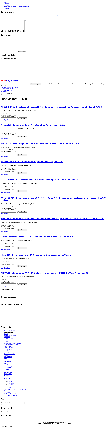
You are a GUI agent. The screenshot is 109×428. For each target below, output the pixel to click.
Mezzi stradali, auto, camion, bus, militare (15, 389)
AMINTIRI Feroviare (10, 335)
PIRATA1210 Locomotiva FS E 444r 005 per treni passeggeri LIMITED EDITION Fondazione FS (44, 273)
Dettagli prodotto (5, 120)
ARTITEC (7, 337)
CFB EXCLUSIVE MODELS (12, 343)
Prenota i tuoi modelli (6, 419)
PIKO (5, 363)
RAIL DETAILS (8, 366)
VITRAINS (7, 375)
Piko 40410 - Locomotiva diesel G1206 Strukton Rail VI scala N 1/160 (33, 125)
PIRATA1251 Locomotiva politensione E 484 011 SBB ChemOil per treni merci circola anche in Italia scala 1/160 (52, 218)
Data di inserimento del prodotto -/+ (10, 87)
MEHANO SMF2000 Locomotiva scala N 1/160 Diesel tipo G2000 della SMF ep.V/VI (39, 180)
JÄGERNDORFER (9, 354)
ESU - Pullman (8, 346)
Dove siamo (7, 5)
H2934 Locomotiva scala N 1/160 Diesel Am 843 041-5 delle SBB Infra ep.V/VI (37, 237)
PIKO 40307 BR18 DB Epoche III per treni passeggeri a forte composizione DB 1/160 (40, 143)
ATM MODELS (8, 338)
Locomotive (10, 380)
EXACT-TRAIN (8, 347)
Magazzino (4, 91)
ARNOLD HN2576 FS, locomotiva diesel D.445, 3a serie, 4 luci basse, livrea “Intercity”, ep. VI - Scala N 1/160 (51, 107)
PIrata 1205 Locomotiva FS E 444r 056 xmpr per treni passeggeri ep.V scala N (37, 255)
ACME (6, 334)
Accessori (10, 384)
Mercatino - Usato (9, 391)
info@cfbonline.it (12, 81)
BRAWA (6, 341)
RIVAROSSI (7, 369)
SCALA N (7, 378)
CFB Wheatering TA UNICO (12, 344)
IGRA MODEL (8, 352)
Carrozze (9, 381)
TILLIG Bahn (8, 374)
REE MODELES (9, 367)
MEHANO (7, 358)
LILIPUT (6, 355)
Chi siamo (7, 3)
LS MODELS (8, 357)
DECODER (7, 387)
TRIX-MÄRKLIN (9, 372)
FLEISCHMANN (9, 349)
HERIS (6, 351)
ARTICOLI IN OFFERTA (11, 331)
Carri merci (10, 383)
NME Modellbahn (9, 360)
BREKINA (7, 392)
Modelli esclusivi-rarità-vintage (12, 394)
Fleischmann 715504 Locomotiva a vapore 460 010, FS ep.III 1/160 (32, 161)
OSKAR (6, 364)
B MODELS (7, 340)
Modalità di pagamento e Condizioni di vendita (16, 6)
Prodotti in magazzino (6, 90)
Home (5, 2)
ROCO (6, 371)
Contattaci (7, 8)
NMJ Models (7, 361)
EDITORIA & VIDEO (10, 395)
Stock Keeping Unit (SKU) (8, 88)
